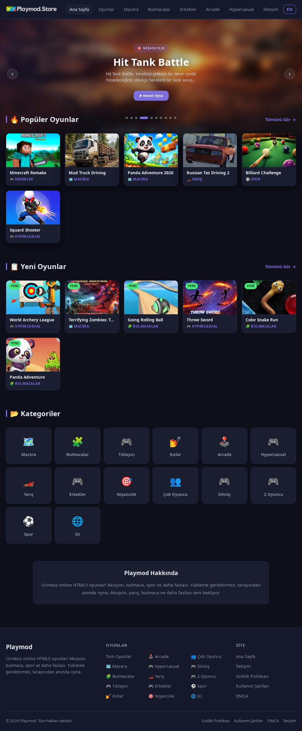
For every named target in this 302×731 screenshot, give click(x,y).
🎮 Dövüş (200, 666)
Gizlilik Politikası (252, 676)
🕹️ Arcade (158, 656)
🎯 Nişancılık (161, 696)
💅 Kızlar (115, 696)
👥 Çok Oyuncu (206, 656)
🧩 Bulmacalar (120, 676)
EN (290, 9)
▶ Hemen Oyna (151, 96)
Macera (131, 9)
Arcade (213, 9)
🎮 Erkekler (159, 686)
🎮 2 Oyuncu (203, 676)
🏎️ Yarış (156, 676)
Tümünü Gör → (280, 119)
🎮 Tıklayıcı (117, 686)
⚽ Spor (199, 686)
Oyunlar (106, 9)
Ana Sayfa (79, 9)
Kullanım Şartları (252, 686)
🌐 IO (196, 696)
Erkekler (188, 9)
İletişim (270, 9)
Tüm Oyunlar (119, 656)
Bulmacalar (159, 9)
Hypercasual (241, 9)
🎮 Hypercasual (163, 666)
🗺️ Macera (116, 666)
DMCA (242, 696)
